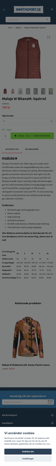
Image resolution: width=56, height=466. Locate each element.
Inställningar (28, 459)
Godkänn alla (28, 451)
